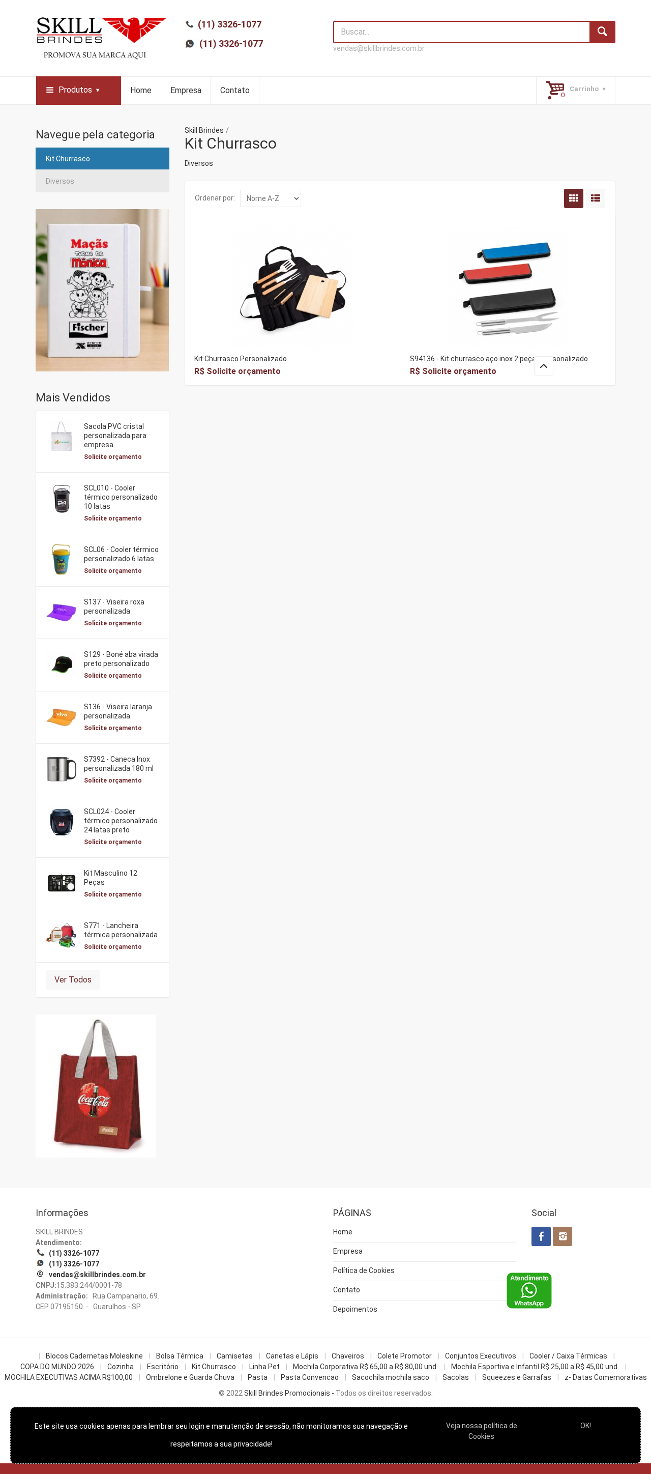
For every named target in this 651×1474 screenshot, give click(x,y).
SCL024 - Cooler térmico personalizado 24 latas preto (121, 820)
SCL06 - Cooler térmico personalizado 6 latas (121, 554)
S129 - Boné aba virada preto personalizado (121, 659)
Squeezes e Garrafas (516, 1377)
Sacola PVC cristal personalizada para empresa (115, 435)
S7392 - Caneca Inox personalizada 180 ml (119, 763)
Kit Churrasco (68, 159)
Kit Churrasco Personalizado (240, 359)
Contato (235, 90)
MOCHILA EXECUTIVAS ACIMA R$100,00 (69, 1377)
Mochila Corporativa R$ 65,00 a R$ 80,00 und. (365, 1367)
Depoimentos (355, 1309)
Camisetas (235, 1356)
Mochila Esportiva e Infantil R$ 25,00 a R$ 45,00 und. (535, 1367)
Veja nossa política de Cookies (481, 1431)
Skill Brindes (204, 130)
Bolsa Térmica (179, 1356)
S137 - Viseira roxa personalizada (114, 606)
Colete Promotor (404, 1356)
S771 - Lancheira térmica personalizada (121, 930)
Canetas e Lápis (292, 1356)
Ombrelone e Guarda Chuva (190, 1377)
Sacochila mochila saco (390, 1377)
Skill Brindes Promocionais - (289, 1393)
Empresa (185, 90)
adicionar (292, 295)
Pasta (258, 1377)
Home (141, 90)
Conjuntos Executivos (480, 1356)
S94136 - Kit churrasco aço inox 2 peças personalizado (499, 359)
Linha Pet (264, 1367)
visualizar (292, 273)
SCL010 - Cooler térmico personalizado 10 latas (121, 497)
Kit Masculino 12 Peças (110, 877)
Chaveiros (348, 1356)
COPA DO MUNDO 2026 (57, 1367)
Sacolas (455, 1377)
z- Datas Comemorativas (606, 1377)
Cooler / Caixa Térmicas (568, 1356)
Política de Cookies (364, 1270)
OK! (585, 1426)
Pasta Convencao (310, 1377)
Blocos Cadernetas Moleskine (94, 1356)
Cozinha (120, 1367)
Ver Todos (73, 980)
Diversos (60, 181)
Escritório (163, 1367)
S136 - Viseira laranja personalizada (118, 711)
